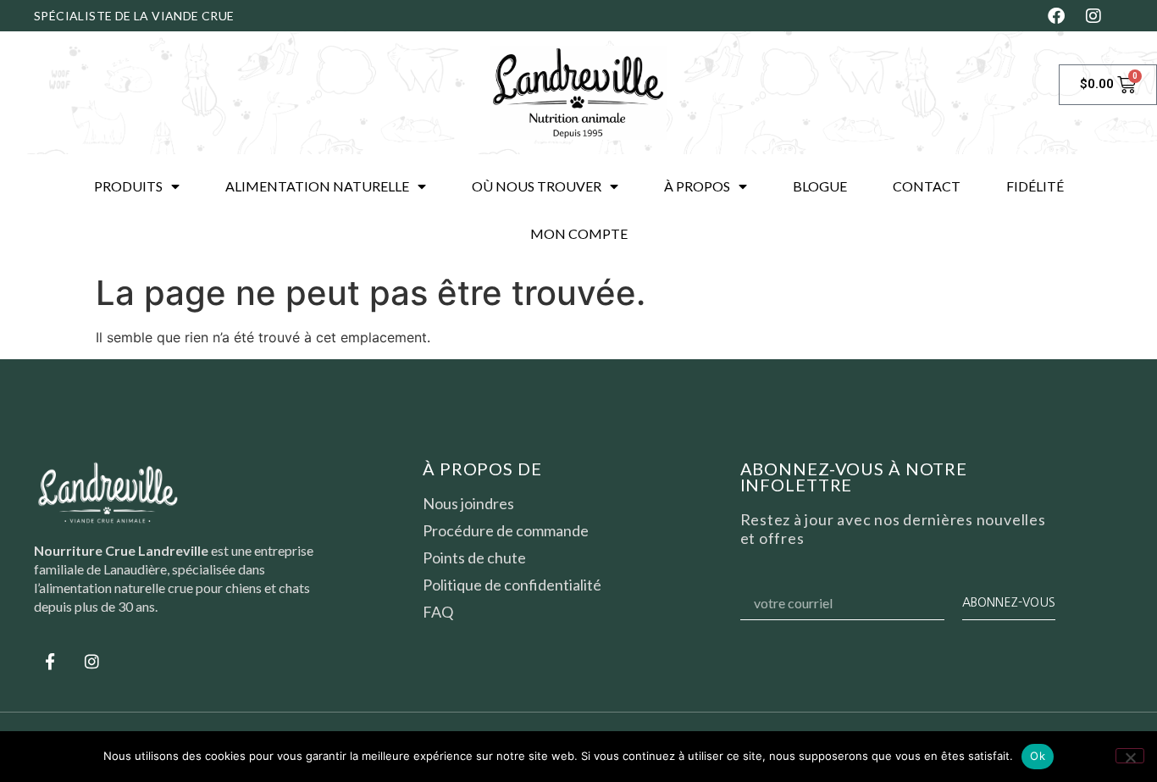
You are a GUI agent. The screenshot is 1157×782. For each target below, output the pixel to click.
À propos (697, 186)
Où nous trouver (536, 186)
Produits (128, 186)
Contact (926, 186)
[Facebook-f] (50, 662)
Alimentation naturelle (317, 186)
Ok (1037, 756)
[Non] (1129, 755)
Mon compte (579, 233)
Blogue (820, 186)
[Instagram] (91, 662)
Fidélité (1035, 186)
